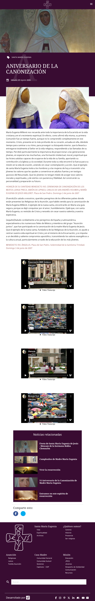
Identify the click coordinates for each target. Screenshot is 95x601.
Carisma (68, 530)
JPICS (67, 561)
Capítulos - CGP (43, 567)
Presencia (69, 536)
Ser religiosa (70, 538)
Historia (68, 533)
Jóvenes (68, 564)
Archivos (40, 536)
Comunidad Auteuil (44, 561)
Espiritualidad (42, 533)
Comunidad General (44, 558)
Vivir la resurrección (49, 470)
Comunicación (70, 570)
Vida (38, 530)
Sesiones (40, 564)
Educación (69, 558)
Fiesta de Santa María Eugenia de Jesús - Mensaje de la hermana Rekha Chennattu (58, 446)
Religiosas (12, 558)
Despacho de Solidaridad (74, 567)
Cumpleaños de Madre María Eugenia (58, 459)
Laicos (10, 561)
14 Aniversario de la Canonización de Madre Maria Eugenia (58, 481)
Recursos (68, 573)
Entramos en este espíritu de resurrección (53, 494)
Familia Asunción (14, 564)
